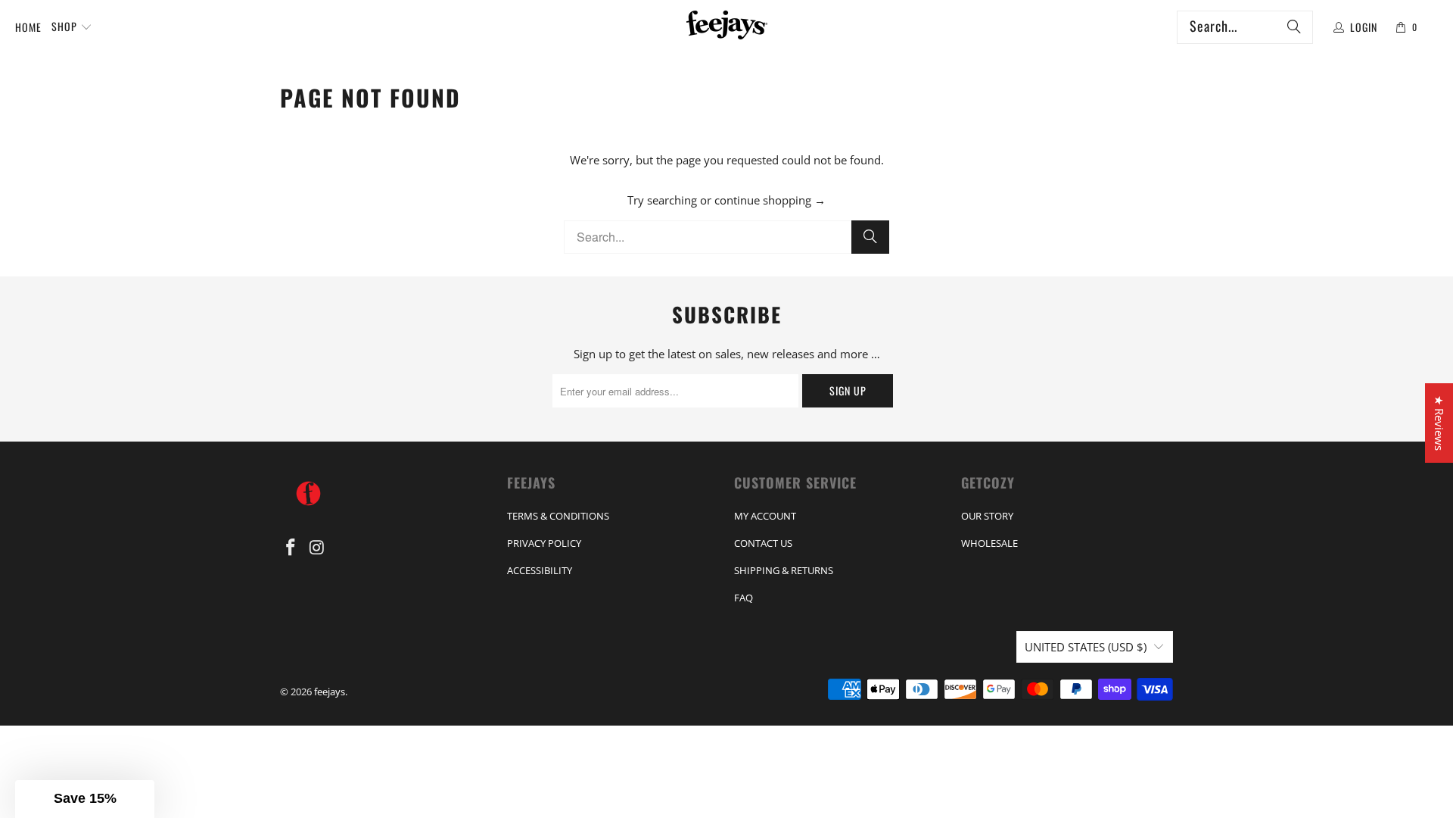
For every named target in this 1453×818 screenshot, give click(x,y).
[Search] (1294, 27)
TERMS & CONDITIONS (558, 516)
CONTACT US (763, 543)
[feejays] (726, 27)
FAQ (743, 597)
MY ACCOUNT (765, 516)
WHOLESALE (989, 543)
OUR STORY (987, 516)
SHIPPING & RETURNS (783, 570)
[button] (71, 27)
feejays (329, 691)
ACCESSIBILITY (539, 570)
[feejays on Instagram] (317, 548)
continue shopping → (770, 200)
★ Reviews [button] (1439, 423)
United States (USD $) (1086, 646)
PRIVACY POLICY (544, 543)
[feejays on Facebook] (291, 548)
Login (1363, 27)
